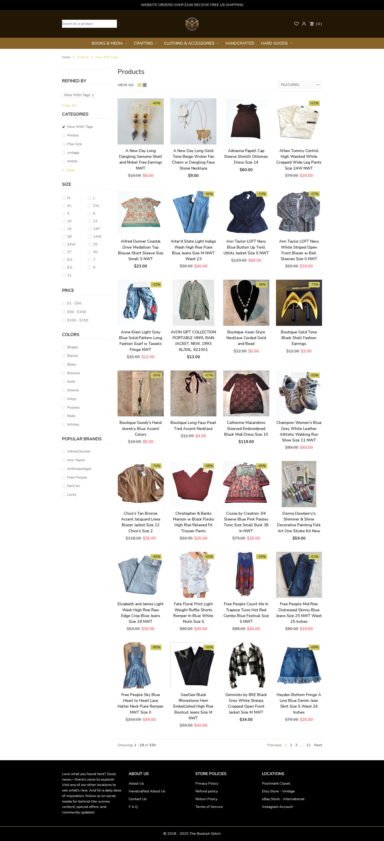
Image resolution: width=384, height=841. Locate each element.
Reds (71, 415)
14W (97, 236)
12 (95, 221)
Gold (71, 381)
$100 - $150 (77, 320)
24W (71, 244)
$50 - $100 (76, 311)
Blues (71, 364)
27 (69, 251)
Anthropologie (79, 468)
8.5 (69, 267)
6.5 (69, 259)
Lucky (71, 494)
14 (69, 228)
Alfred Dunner (79, 451)
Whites (73, 424)
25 (95, 244)
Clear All (69, 105)
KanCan (73, 485)
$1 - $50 (74, 303)
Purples (73, 407)
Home (66, 57)
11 (69, 275)
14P (96, 228)
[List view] (145, 85)
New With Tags (80, 126)
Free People (77, 477)
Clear (70, 169)
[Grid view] (140, 85)
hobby (72, 161)
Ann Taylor (76, 460)
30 (95, 251)
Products (83, 57)
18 (69, 236)
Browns (73, 373)
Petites (73, 135)
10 (69, 221)
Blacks (72, 355)
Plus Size (74, 143)
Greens (73, 390)
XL (69, 205)
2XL (96, 205)
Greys (71, 398)
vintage (73, 152)
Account (304, 24)
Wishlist (296, 24)
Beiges (72, 347)
